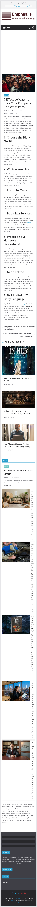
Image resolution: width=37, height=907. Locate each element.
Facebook (5, 882)
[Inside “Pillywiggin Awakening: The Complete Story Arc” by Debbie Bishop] (16, 647)
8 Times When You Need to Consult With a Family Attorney (17, 412)
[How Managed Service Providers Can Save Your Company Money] (18, 425)
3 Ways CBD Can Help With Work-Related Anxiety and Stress (19, 328)
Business (6, 466)
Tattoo (15, 113)
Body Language (9, 113)
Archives (6, 95)
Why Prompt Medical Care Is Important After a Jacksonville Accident (33, 764)
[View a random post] (33, 27)
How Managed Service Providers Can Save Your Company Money (17, 445)
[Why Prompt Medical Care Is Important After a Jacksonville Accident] (16, 770)
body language (21, 304)
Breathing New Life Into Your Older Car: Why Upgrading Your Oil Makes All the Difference (32, 572)
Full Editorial (8, 111)
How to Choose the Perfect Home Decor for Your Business (32, 509)
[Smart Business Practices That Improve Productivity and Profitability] (16, 710)
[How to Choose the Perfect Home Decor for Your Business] (16, 515)
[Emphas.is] (4, 27)
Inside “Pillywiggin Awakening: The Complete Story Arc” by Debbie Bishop (32, 641)
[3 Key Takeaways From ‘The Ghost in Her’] (18, 347)
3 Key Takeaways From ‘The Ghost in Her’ (18, 379)
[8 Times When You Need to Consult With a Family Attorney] (18, 392)
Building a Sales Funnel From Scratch (18, 472)
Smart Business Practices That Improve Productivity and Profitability (33, 704)
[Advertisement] (18, 54)
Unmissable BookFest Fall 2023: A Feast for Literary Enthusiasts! (17, 335)
